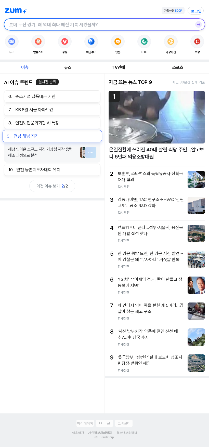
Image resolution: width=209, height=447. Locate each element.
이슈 (24, 67)
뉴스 (67, 67)
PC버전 (104, 423)
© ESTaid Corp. (104, 437)
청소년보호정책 (126, 433)
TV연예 (118, 67)
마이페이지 (85, 423)
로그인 (196, 11)
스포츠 (177, 67)
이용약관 (78, 433)
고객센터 (123, 423)
